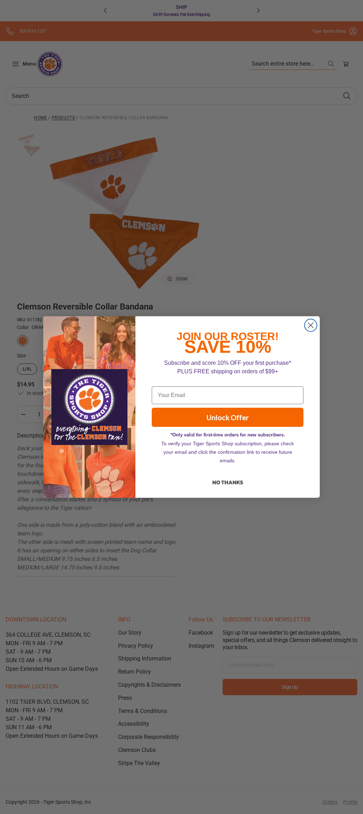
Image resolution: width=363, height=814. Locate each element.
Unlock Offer (227, 417)
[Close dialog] (311, 325)
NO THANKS (227, 482)
